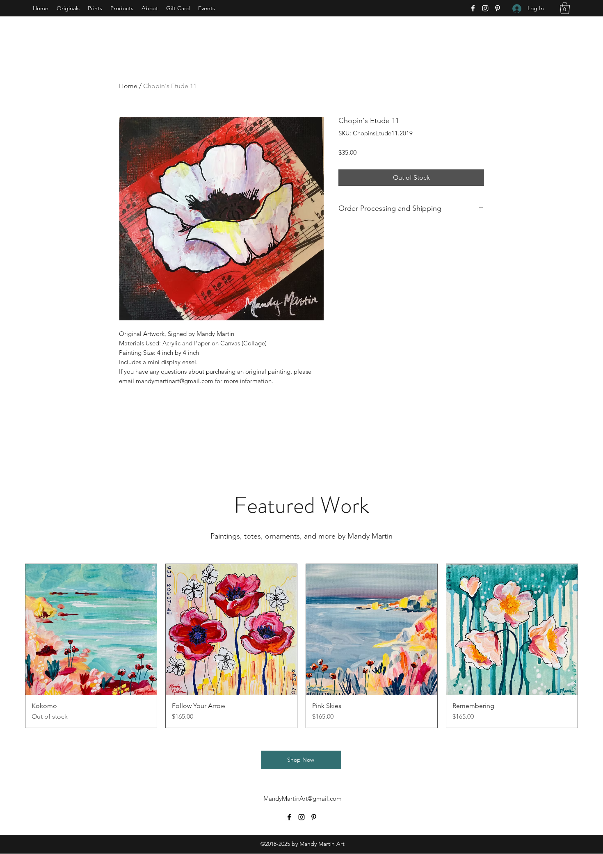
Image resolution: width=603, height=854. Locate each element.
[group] (301, 645)
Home (128, 86)
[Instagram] (485, 8)
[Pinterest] (497, 8)
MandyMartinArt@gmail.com (302, 798)
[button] (565, 8)
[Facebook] (473, 8)
